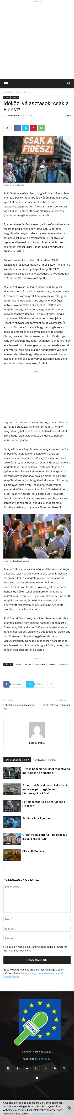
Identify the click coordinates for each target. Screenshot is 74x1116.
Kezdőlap (7, 91)
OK (60, 1113)
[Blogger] (8, 1068)
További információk (42, 1113)
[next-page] (11, 868)
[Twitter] (25, 128)
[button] (5, 83)
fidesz (18, 664)
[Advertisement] (37, 40)
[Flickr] (26, 1068)
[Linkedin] (36, 1068)
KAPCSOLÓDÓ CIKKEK (17, 760)
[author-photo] (37, 738)
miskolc (52, 664)
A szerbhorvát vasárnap (57, 705)
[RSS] (54, 1068)
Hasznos (8, 794)
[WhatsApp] (41, 128)
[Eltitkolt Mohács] (12, 855)
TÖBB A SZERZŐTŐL (44, 760)
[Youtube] (37, 1077)
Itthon (18, 91)
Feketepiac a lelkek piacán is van (19, 707)
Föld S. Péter (14, 115)
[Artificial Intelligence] (12, 822)
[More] (51, 684)
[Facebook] (17, 128)
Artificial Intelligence (36, 818)
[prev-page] (5, 868)
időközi (28, 664)
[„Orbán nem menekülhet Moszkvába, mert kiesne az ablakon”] (12, 773)
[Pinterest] (33, 128)
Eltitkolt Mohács (33, 851)
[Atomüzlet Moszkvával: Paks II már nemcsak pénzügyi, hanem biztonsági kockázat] (12, 789)
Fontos (27, 91)
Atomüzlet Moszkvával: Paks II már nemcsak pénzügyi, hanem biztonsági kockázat (45, 789)
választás (63, 664)
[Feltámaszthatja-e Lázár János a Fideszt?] (12, 806)
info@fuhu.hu (43, 1058)
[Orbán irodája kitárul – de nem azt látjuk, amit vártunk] (12, 839)
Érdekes (7, 843)
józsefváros (40, 664)
